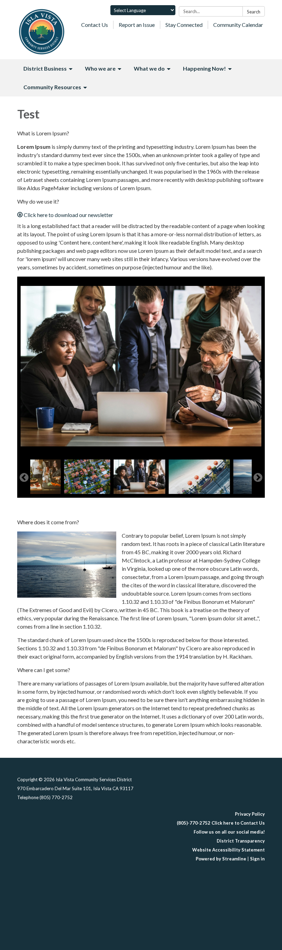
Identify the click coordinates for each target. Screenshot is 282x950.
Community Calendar (238, 24)
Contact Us (94, 24)
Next (258, 478)
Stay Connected (184, 24)
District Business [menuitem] (45, 68)
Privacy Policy (250, 814)
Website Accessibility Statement (228, 850)
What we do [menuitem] (149, 68)
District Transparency (241, 841)
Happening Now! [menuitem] (204, 68)
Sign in (257, 858)
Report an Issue (137, 24)
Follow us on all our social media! (229, 832)
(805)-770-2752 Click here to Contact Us (221, 823)
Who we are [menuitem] (100, 68)
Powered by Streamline (221, 858)
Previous (24, 478)
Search (253, 11)
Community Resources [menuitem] (52, 87)
